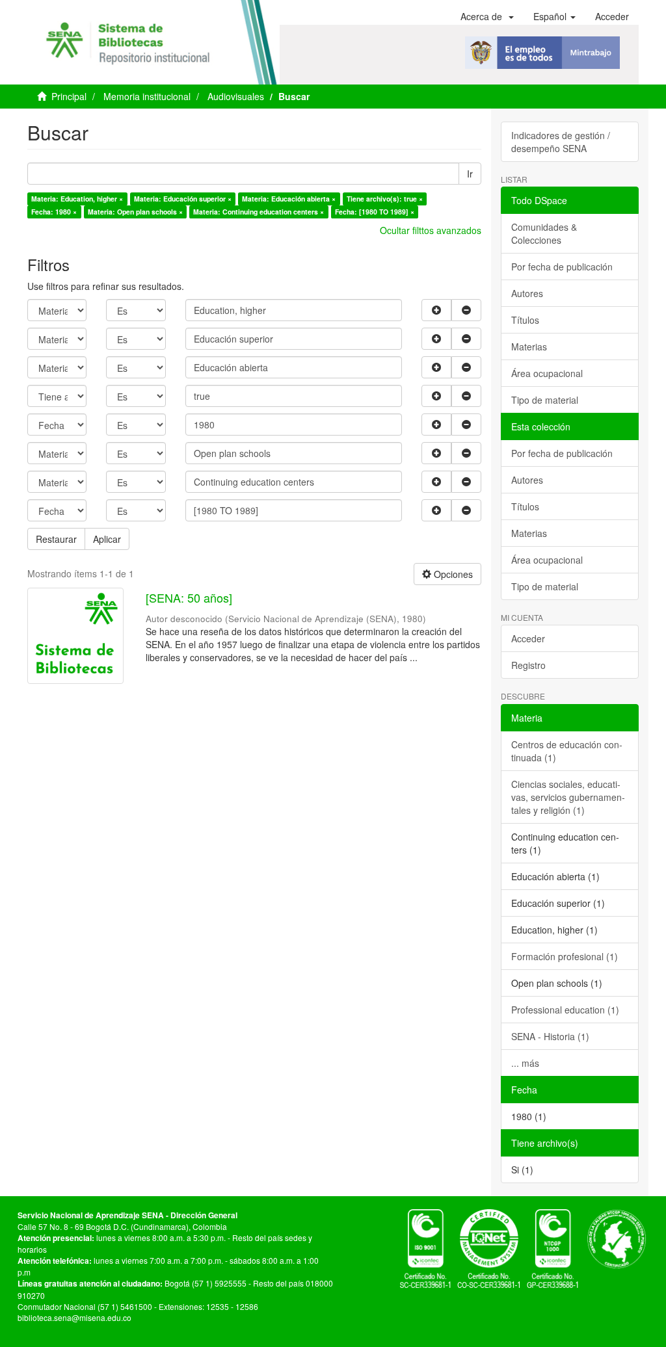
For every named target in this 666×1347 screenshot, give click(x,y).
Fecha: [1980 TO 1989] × (374, 211)
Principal (69, 96)
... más (525, 1062)
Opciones (452, 574)
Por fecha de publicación (562, 266)
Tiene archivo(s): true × (385, 198)
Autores (527, 293)
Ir (470, 173)
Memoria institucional (147, 96)
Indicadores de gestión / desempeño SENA (560, 142)
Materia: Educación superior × (183, 198)
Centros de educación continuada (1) (566, 751)
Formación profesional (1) (564, 956)
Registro (528, 665)
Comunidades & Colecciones (544, 233)
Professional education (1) (565, 1009)
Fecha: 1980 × (54, 211)
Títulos (525, 319)
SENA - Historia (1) (550, 1036)
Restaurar (56, 538)
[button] (487, 16)
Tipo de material (544, 399)
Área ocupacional (547, 373)
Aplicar (107, 538)
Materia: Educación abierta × (289, 198)
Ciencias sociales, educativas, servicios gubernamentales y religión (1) (568, 797)
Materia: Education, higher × (77, 198)
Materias (529, 346)
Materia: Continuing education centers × (258, 211)
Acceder (528, 638)
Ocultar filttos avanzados (430, 230)
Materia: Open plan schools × (135, 211)
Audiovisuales (235, 96)
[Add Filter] (436, 310)
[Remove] (466, 310)
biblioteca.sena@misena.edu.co (74, 1317)
